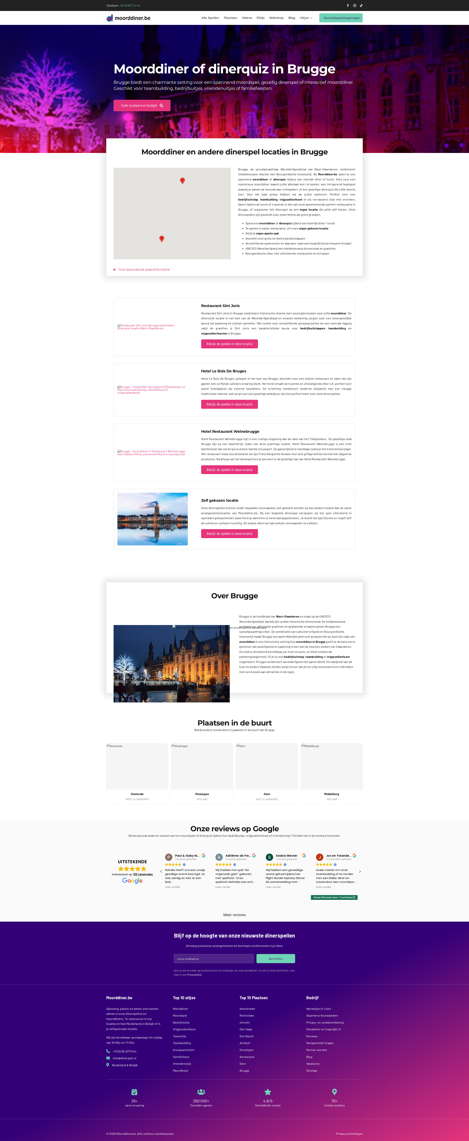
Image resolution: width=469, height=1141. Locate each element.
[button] (161, 239)
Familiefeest (181, 1056)
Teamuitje (179, 1036)
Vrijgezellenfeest (184, 1029)
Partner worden (316, 1050)
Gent (243, 1063)
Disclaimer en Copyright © (323, 1029)
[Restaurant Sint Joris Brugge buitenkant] (152, 325)
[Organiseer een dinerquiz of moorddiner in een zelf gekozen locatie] (152, 494)
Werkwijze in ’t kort (318, 1008)
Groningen (247, 1050)
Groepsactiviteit (184, 1050)
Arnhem (245, 1043)
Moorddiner (180, 1008)
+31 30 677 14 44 (129, 5)
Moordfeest (180, 1070)
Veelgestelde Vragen (320, 1043)
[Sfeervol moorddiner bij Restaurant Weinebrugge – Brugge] (152, 451)
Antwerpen (247, 1056)
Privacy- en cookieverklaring (325, 1022)
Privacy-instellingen (349, 1133)
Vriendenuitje (182, 1063)
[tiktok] (361, 5)
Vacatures (313, 1063)
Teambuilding (182, 1043)
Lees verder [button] (172, 887)
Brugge (244, 1070)
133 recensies (143, 874)
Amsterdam (247, 1008)
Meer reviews (234, 915)
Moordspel (180, 1015)
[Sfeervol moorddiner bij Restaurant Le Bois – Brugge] (152, 386)
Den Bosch (247, 1036)
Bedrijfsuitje (181, 1022)
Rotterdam (247, 1015)
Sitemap (311, 1070)
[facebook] (347, 5)
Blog (309, 1056)
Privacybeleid (194, 974)
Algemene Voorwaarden (322, 1015)
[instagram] (354, 5)
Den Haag (246, 1029)
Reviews (312, 1036)
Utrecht (245, 1022)
